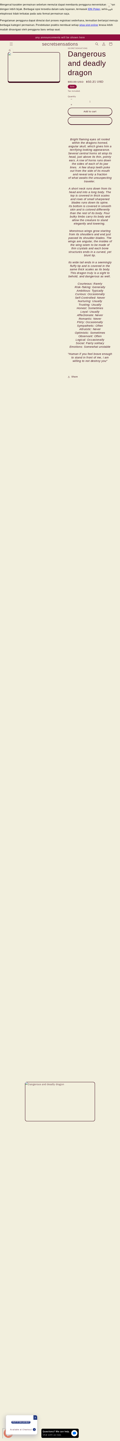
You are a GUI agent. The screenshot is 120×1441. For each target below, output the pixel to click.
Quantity (72, 96)
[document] (60, 1101)
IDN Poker (94, 9)
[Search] (96, 44)
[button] (11, 44)
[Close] (109, 6)
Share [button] (74, 377)
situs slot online (88, 25)
